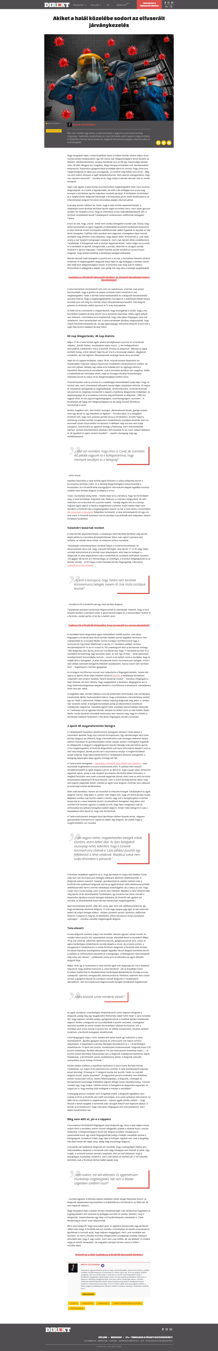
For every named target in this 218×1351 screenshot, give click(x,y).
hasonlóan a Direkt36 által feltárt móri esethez (118, 763)
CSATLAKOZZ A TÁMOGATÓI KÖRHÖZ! (149, 4)
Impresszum (102, 1341)
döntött (116, 675)
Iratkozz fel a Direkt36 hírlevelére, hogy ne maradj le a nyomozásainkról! (109, 625)
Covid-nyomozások (54, 131)
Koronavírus (103, 1303)
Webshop (121, 5)
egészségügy (88, 1303)
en (166, 6)
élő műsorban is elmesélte (80, 512)
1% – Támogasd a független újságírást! (149, 1337)
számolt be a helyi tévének (80, 565)
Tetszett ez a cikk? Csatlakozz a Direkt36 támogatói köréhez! (109, 1254)
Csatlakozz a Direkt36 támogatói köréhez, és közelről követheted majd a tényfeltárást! (109, 278)
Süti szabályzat (90, 1341)
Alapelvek (113, 1341)
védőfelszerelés (77, 1308)
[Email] (102, 1265)
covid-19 (74, 1303)
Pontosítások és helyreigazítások (159, 1341)
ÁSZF (142, 1341)
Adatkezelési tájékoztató (129, 1341)
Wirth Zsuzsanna (83, 124)
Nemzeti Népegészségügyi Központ (127, 1303)
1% (107, 5)
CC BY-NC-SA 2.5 (102, 1347)
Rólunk (95, 5)
